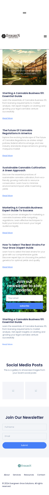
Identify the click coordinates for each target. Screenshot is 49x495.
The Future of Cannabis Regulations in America (17, 132)
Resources (29, 474)
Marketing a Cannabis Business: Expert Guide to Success (22, 209)
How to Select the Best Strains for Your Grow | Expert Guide (23, 246)
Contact (41, 474)
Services (17, 474)
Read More (7, 118)
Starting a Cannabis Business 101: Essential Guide (23, 94)
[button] (45, 36)
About (7, 474)
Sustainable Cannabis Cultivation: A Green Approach (24, 169)
